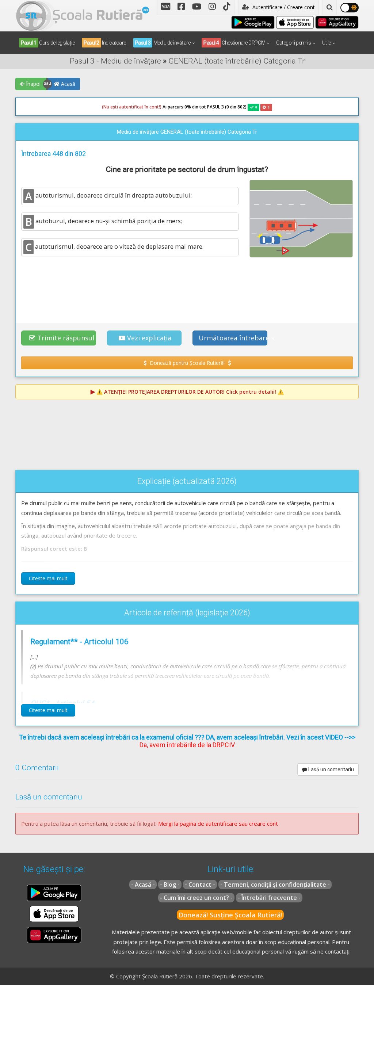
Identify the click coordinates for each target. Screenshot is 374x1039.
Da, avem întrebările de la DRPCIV (187, 745)
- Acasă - (143, 885)
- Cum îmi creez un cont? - (196, 898)
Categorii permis (293, 43)
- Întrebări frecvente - (269, 898)
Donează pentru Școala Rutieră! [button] (187, 362)
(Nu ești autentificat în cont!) (131, 107)
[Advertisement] (187, 289)
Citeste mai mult (48, 578)
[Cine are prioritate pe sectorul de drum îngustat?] (301, 218)
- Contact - (200, 885)
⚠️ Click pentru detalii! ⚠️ (190, 391)
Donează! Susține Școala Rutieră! (230, 914)
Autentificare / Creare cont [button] (283, 7)
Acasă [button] (67, 83)
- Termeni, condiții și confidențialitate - (275, 885)
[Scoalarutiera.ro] (82, 15)
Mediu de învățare (163, 43)
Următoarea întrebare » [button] (233, 337)
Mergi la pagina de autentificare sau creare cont (218, 823)
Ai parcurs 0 (144, 107)
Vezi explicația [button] (149, 337)
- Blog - (170, 885)
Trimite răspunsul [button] (65, 337)
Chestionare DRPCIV (234, 43)
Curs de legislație (48, 43)
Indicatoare (105, 43)
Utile (326, 43)
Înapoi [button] (32, 83)
